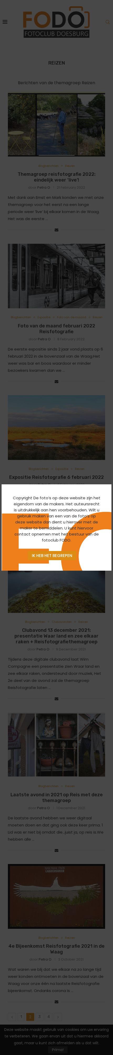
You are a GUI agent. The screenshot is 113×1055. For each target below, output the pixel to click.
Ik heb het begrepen (52, 555)
